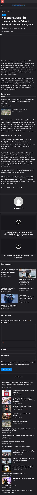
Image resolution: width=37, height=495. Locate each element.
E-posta (4, 349)
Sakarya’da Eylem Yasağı (19, 109)
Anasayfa (5, 11)
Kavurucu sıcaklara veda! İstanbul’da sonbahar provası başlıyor (26, 281)
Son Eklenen (18, 377)
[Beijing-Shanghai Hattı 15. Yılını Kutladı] (6, 416)
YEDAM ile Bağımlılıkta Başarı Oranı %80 (13, 473)
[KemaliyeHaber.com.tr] (18, 5)
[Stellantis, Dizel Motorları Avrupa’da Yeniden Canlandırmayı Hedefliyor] (6, 468)
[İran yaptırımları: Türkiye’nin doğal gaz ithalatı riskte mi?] (6, 453)
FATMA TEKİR (7, 28)
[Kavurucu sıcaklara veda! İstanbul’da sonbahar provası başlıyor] (27, 273)
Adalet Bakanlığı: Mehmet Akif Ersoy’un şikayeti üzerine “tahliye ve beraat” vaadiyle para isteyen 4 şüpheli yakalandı (17, 101)
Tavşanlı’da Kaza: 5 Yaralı (26, 288)
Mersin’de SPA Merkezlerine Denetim (23, 478)
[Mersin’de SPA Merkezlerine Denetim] (6, 480)
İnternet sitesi (5, 355)
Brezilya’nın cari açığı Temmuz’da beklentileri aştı (16, 446)
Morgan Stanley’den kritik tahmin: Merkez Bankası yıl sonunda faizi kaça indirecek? (24, 399)
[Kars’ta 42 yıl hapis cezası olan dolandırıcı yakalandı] (9, 298)
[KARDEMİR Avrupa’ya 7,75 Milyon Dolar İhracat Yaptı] (6, 408)
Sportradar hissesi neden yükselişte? (13, 441)
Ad (2, 343)
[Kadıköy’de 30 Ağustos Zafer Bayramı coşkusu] (6, 393)
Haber (10, 11)
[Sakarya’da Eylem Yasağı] (6, 112)
